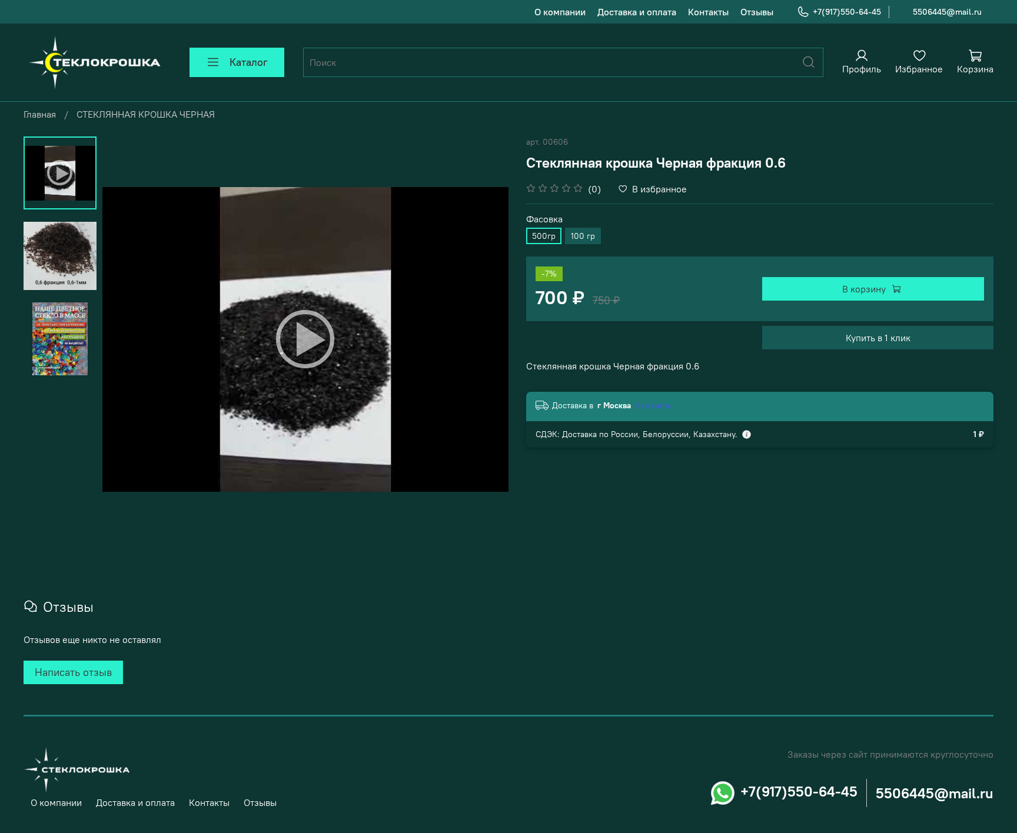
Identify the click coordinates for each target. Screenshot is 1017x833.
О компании (560, 12)
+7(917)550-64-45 (847, 11)
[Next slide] (485, 339)
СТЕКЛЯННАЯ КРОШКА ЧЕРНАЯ (146, 114)
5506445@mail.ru (947, 11)
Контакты (708, 12)
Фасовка (544, 219)
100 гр (583, 236)
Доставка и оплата (636, 12)
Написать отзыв (73, 672)
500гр (544, 236)
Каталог (249, 62)
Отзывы (756, 12)
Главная (40, 114)
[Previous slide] (126, 339)
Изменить (653, 405)
